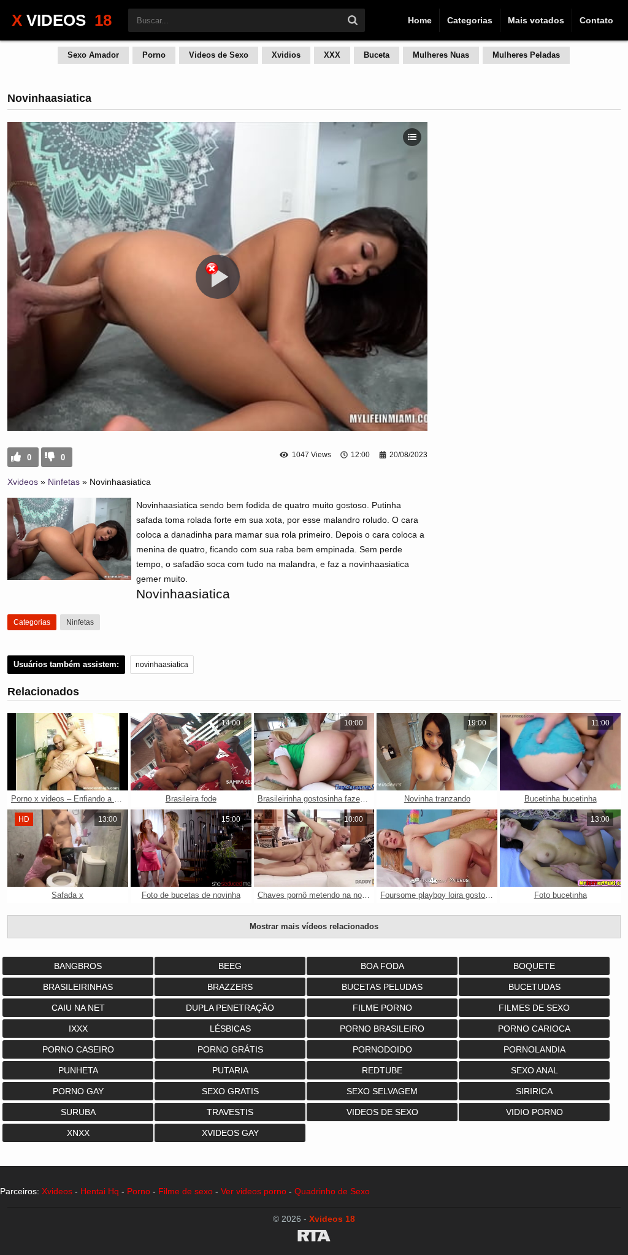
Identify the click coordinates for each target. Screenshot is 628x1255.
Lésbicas (230, 1028)
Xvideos (22, 482)
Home (420, 20)
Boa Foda (382, 966)
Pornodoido (382, 1049)
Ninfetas (64, 482)
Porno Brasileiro (382, 1028)
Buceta (376, 55)
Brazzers (230, 987)
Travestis (230, 1112)
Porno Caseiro (78, 1049)
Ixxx (78, 1028)
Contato (596, 20)
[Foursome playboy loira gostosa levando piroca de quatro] (437, 848)
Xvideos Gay (230, 1133)
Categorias (469, 20)
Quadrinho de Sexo (332, 1191)
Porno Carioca (534, 1028)
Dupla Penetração (230, 1008)
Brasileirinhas (78, 987)
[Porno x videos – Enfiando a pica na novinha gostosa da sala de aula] (67, 751)
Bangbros (78, 966)
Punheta (78, 1070)
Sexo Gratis (230, 1091)
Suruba (78, 1112)
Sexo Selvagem (382, 1091)
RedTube (382, 1070)
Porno (154, 55)
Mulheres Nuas (441, 55)
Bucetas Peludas (382, 987)
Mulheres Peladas (526, 55)
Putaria (230, 1070)
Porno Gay (78, 1091)
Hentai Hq (99, 1191)
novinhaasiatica (162, 664)
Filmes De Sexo (534, 1008)
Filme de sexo (185, 1191)
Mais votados (536, 20)
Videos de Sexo (218, 55)
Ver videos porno (253, 1191)
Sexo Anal (534, 1070)
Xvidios (286, 55)
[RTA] (314, 1238)
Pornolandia (534, 1049)
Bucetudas (534, 987)
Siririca (534, 1091)
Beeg (230, 966)
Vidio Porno (534, 1112)
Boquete (534, 966)
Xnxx (78, 1133)
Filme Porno (382, 1008)
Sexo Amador (93, 55)
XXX (332, 55)
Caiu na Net (78, 1008)
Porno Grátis (230, 1049)
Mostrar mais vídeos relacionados (314, 926)
